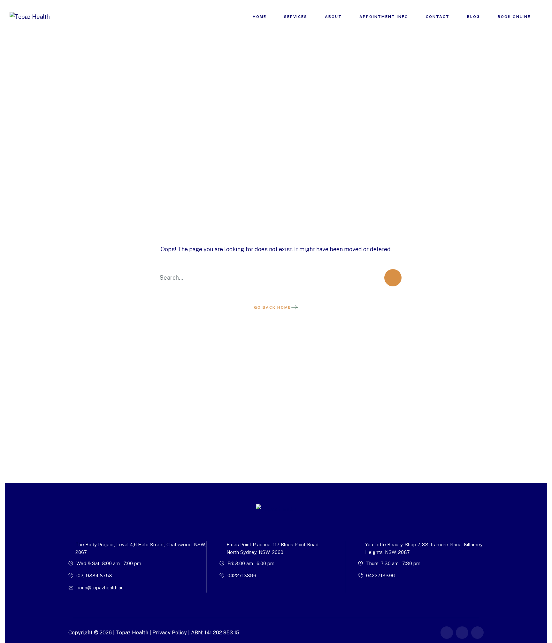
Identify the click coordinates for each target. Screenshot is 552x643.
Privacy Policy (169, 633)
